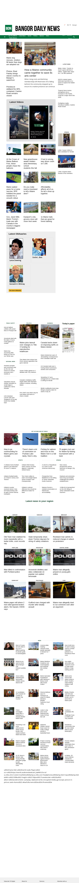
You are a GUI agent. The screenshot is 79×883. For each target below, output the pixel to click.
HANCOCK (39, 515)
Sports (29, 35)
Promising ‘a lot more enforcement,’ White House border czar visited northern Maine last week (21, 729)
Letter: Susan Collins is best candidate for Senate (66, 151)
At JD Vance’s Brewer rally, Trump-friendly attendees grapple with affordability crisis (21, 760)
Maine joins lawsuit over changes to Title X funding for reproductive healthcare (28, 347)
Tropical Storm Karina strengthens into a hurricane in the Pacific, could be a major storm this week (66, 94)
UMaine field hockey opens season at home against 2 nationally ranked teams (29, 467)
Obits (47, 35)
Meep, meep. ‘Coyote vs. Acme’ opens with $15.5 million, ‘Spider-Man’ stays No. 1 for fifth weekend (66, 71)
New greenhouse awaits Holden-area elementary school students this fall (30, 163)
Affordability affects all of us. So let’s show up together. (47, 190)
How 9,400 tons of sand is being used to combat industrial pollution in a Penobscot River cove (70, 650)
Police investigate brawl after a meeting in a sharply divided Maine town (20, 714)
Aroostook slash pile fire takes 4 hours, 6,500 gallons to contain (10, 341)
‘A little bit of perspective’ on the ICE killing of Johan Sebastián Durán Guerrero (67, 490)
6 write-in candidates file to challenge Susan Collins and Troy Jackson (69, 714)
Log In (63, 35)
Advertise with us (62, 881)
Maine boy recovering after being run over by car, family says (9, 353)
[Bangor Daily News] (7, 31)
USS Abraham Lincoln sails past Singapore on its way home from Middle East (10, 399)
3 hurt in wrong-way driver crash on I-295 (47, 161)
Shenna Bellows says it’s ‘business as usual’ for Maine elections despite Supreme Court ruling (45, 698)
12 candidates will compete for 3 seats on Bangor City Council (20, 695)
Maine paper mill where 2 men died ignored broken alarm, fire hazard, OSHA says (14, 605)
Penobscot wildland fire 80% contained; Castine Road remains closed (14, 91)
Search (70, 38)
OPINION (66, 132)
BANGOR (15, 515)
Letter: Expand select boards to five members (65, 172)
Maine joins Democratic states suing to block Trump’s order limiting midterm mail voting (69, 681)
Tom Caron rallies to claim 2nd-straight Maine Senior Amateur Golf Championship (29, 478)
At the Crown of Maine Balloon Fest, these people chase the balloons (13, 163)
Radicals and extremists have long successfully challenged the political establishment (67, 478)
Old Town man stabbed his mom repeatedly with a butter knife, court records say (15, 540)
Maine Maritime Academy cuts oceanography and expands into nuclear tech (45, 666)
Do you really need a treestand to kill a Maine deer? (30, 190)
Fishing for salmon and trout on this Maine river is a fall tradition (48, 452)
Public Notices (13, 37)
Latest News (22, 35)
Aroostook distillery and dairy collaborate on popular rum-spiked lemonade (37, 573)
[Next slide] (52, 124)
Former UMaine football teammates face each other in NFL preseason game (70, 745)
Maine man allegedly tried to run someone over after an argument (63, 604)
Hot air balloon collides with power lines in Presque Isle (10, 329)
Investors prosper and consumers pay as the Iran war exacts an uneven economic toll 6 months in (10, 370)
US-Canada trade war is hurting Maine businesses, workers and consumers (49, 367)
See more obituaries (15, 290)
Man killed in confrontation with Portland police (14, 571)
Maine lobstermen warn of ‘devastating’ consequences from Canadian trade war (49, 356)
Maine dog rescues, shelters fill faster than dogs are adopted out (14, 61)
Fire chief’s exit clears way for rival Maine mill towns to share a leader (29, 394)
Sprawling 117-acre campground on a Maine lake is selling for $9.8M (50, 378)
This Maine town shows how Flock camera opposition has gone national (28, 361)
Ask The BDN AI (13, 35)
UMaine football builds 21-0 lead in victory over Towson (11, 477)
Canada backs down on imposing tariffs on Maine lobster (49, 345)
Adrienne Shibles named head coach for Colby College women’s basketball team (45, 729)
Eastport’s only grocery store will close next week (30, 219)
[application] (18, 122)
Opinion (42, 35)
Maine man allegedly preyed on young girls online (61, 572)
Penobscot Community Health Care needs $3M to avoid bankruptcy (70, 728)
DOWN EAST (15, 580)
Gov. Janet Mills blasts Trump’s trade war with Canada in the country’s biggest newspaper (13, 222)
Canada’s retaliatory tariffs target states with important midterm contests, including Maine (28, 382)
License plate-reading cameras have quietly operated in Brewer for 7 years (45, 649)
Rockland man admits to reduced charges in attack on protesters (63, 539)
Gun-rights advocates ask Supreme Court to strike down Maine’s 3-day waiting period (69, 666)
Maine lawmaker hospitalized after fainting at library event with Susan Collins (45, 680)
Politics (35, 35)
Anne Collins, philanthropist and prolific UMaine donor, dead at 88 (20, 679)
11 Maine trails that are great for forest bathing (47, 219)
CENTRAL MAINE (64, 547)
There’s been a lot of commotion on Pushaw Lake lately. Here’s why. (29, 452)
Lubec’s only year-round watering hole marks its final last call (44, 713)
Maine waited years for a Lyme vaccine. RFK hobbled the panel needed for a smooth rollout (13, 192)
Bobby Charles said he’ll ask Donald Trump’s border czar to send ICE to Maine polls (70, 696)
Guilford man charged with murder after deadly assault (39, 604)
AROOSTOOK (39, 547)
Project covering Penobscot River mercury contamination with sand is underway (45, 745)
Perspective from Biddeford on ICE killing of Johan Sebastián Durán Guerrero (49, 478)
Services (42, 881)
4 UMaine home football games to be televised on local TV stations (11, 466)
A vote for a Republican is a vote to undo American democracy (49, 466)
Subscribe (69, 35)
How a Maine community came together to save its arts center (38, 72)
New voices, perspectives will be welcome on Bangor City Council (67, 467)
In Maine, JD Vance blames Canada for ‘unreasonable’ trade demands (69, 759)
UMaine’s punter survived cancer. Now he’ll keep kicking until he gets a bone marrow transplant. (11, 491)
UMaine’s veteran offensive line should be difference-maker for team (29, 490)
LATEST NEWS (66, 64)
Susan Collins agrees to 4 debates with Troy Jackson (28, 371)
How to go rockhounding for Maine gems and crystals (11, 452)
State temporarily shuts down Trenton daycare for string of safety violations (38, 539)
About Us (24, 881)
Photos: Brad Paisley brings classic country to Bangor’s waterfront (13, 75)
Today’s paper (68, 324)
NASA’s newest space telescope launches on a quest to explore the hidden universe (66, 82)
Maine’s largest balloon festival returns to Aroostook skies (21, 743)
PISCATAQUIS (39, 580)
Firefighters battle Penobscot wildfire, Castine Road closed (66, 104)
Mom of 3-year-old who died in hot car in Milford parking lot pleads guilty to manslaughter (21, 649)
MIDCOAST (64, 515)
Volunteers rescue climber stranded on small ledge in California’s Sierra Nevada (10, 385)
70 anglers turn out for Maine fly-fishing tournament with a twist (67, 452)
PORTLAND (15, 547)
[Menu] (4, 37)
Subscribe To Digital (9, 881)
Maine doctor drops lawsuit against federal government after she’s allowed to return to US (44, 760)
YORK (64, 580)
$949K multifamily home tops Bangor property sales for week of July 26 (50, 390)
